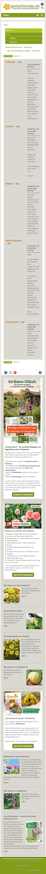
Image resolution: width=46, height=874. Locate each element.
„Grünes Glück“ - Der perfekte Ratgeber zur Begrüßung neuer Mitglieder (23, 448)
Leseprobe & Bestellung (23, 494)
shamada (27, 51)
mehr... (6, 851)
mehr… (23, 596)
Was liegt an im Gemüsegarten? (17, 585)
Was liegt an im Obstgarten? (16, 667)
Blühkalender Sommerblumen (16, 756)
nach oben (36, 870)
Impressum (10, 861)
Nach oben (7, 362)
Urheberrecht (35, 861)
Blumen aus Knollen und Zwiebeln (19, 531)
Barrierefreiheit (23, 866)
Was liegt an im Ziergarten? (15, 791)
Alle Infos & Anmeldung (23, 575)
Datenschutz (22, 861)
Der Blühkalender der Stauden (16, 636)
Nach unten (8, 56)
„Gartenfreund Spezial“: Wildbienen (20, 718)
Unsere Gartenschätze (13, 611)
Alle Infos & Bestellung (23, 746)
